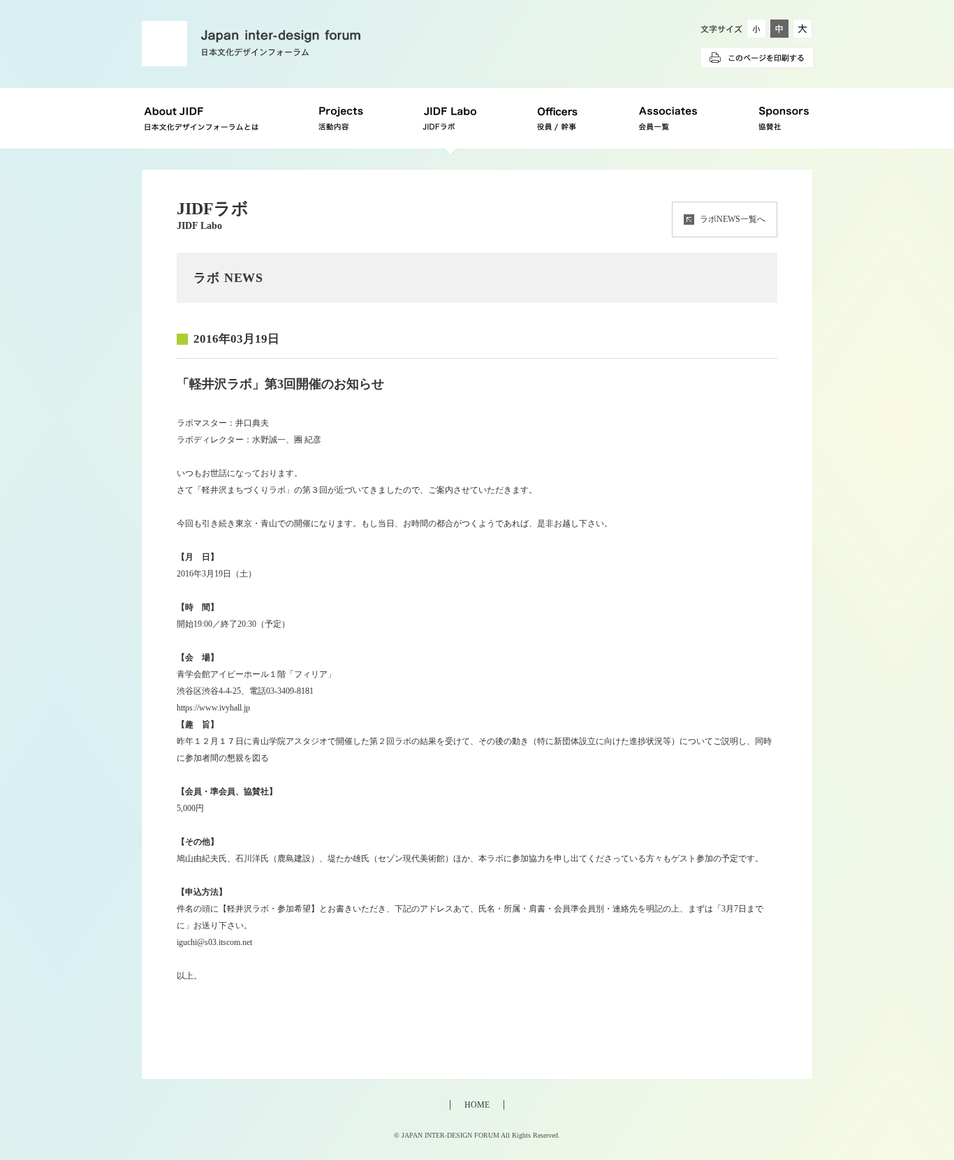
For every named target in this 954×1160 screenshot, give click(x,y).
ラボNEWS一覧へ (732, 219)
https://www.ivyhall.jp (213, 708)
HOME (477, 1105)
